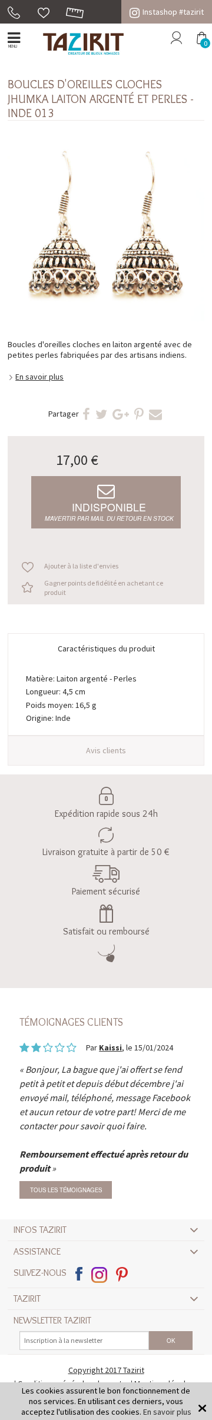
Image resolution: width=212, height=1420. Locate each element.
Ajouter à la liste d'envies (81, 565)
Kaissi (110, 1047)
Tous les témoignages (66, 1190)
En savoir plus (39, 376)
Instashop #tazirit (173, 11)
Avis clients (106, 750)
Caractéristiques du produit (106, 648)
